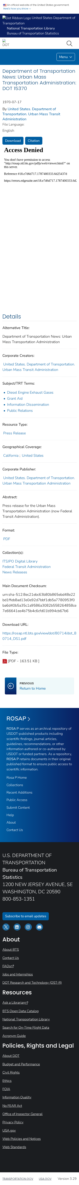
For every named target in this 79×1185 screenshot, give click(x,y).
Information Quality (16, 1097)
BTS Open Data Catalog (20, 1011)
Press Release (14, 433)
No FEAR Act (12, 1105)
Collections (14, 785)
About (11, 822)
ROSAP (16, 718)
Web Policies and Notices (21, 1138)
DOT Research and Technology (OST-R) (32, 982)
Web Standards (14, 1147)
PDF (6, 538)
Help (10, 815)
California (10, 455)
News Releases (14, 572)
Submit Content (18, 807)
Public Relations (20, 410)
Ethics (7, 1080)
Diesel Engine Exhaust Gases (30, 392)
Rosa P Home (16, 777)
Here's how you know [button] (16, 8)
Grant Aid (14, 398)
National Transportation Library (26, 1019)
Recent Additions (19, 792)
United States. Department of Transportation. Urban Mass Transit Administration (31, 114)
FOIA (6, 1089)
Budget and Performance (21, 1064)
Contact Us (14, 830)
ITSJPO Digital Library (19, 561)
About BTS (10, 949)
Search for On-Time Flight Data (25, 1027)
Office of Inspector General (22, 1114)
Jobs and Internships (17, 974)
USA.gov (9, 1130)
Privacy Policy (12, 1122)
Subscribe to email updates (25, 916)
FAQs (6, 966)
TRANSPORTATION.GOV (17, 1179)
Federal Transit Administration (26, 566)
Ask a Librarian (13, 1002)
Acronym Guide (14, 1036)
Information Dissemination (28, 404)
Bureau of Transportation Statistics (33, 33)
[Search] (70, 43)
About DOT (10, 1055)
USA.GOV (45, 1179)
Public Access (16, 800)
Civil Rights (11, 1072)
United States (33, 455)
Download (13, 140)
